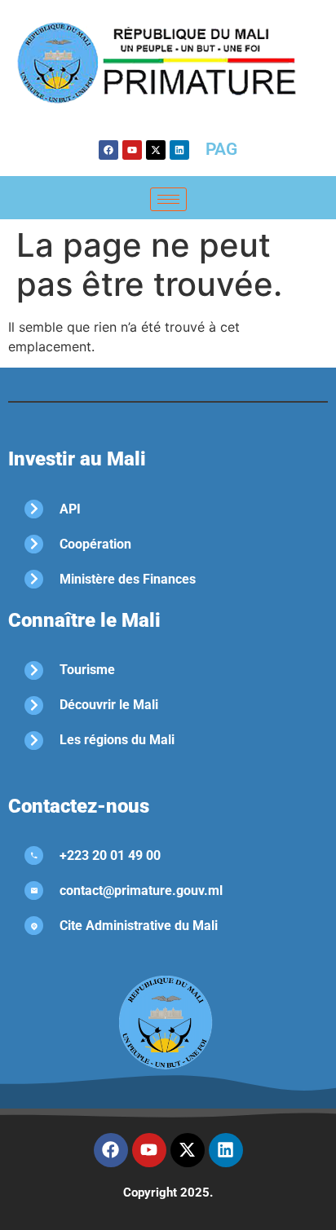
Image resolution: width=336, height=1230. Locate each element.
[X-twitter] (156, 150)
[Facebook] (108, 150)
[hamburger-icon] (168, 199)
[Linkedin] (179, 150)
